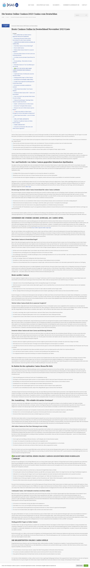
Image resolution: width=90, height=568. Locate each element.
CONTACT (84, 5)
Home (3, 17)
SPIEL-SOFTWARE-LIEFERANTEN (21, 119)
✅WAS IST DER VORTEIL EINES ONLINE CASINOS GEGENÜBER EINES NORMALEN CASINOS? (22, 70)
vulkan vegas (28, 186)
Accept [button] (86, 565)
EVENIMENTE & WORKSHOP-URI (71, 5)
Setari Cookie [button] (79, 565)
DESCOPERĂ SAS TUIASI (43, 5)
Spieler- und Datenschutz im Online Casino (23, 103)
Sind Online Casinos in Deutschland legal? (23, 45)
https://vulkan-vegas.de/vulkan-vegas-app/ (41, 227)
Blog (8, 17)
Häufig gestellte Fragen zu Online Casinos (23, 77)
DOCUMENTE (56, 5)
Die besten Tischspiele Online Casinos (22, 105)
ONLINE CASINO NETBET (19, 124)
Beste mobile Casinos (19, 47)
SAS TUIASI (31, 5)
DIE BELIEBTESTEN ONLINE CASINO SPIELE (23, 79)
